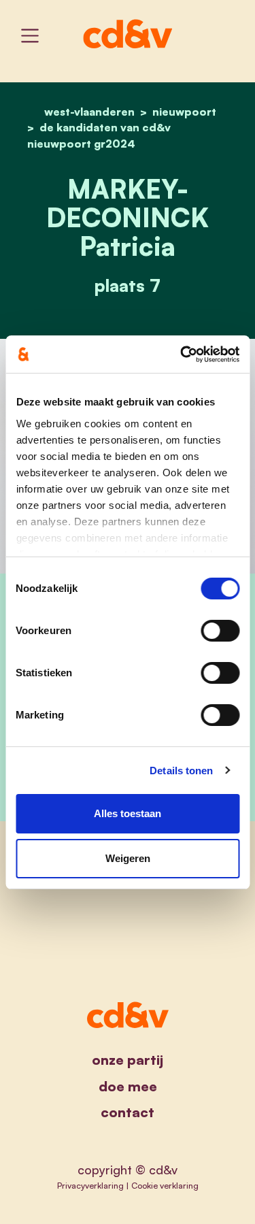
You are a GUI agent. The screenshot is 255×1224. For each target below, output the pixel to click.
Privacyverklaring (90, 1185)
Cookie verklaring (165, 1185)
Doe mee (128, 1086)
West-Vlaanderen (89, 111)
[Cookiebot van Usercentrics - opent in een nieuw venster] (181, 354)
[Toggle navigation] (30, 36)
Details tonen (181, 770)
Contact (127, 1112)
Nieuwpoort (184, 111)
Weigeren (127, 858)
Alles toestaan (127, 813)
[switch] (220, 631)
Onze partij (127, 1059)
